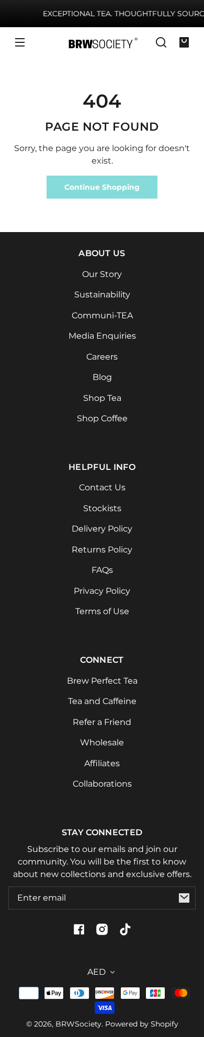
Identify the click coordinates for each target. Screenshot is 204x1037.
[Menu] (19, 42)
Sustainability (102, 294)
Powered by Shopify (141, 1024)
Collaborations (102, 784)
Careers (102, 357)
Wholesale (102, 742)
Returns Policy (102, 550)
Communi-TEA (102, 315)
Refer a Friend (102, 722)
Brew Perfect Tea (102, 681)
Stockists (102, 508)
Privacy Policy (102, 591)
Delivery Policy (102, 529)
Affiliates (102, 763)
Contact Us (102, 487)
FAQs (102, 570)
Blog (102, 377)
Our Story (102, 274)
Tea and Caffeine (102, 701)
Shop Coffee (102, 418)
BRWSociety (78, 1024)
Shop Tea (102, 398)
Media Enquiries (102, 336)
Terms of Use (102, 611)
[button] (161, 42)
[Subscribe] (184, 897)
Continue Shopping (102, 187)
